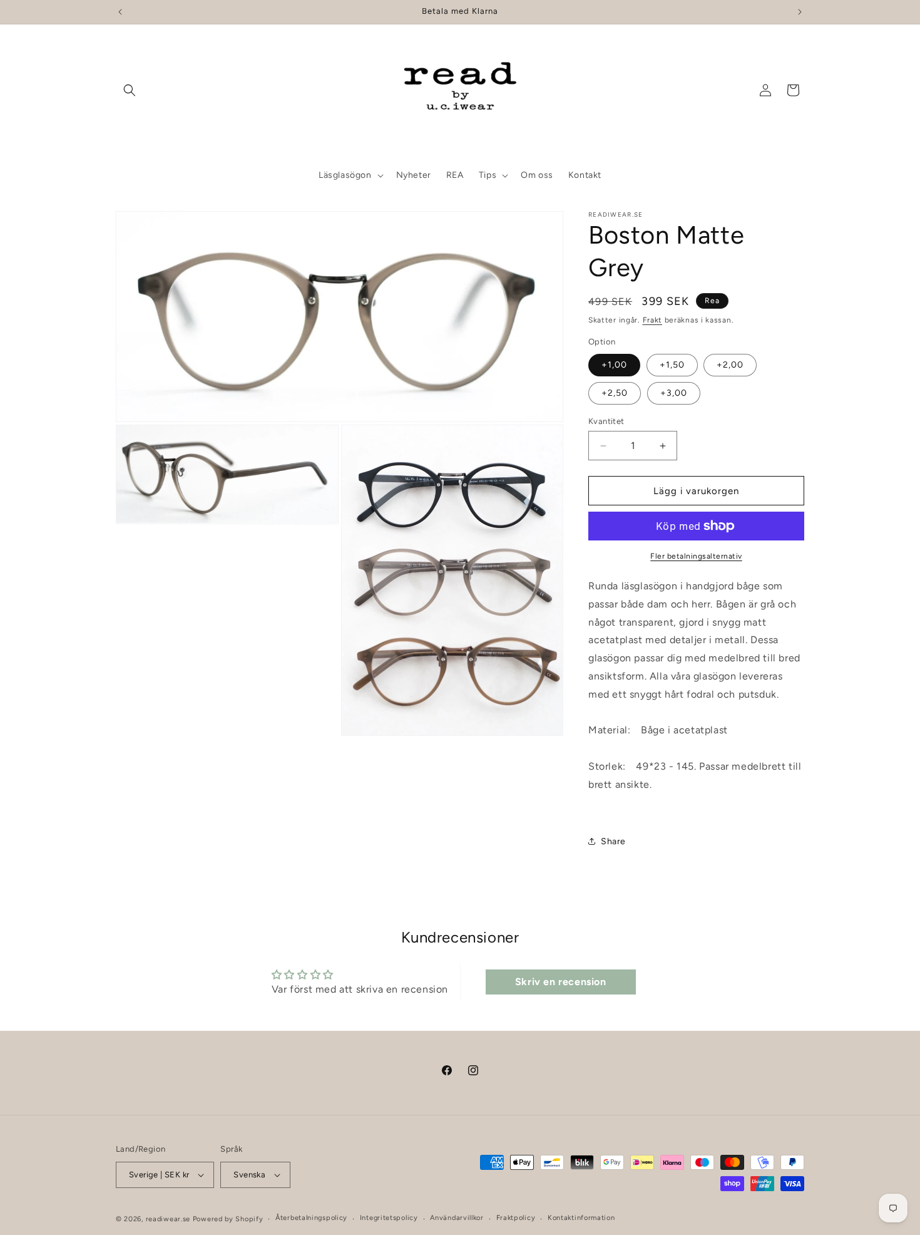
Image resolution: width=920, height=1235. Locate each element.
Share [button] (613, 841)
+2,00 (730, 364)
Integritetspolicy (389, 1218)
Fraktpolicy (516, 1218)
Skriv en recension (560, 982)
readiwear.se (168, 1219)
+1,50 (672, 364)
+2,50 (614, 393)
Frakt (653, 320)
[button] (129, 90)
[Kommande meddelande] (800, 12)
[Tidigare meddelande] (120, 12)
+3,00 (673, 393)
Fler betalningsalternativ (696, 556)
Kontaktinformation (581, 1218)
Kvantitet (606, 421)
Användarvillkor (457, 1218)
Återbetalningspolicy (311, 1218)
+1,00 (614, 364)
